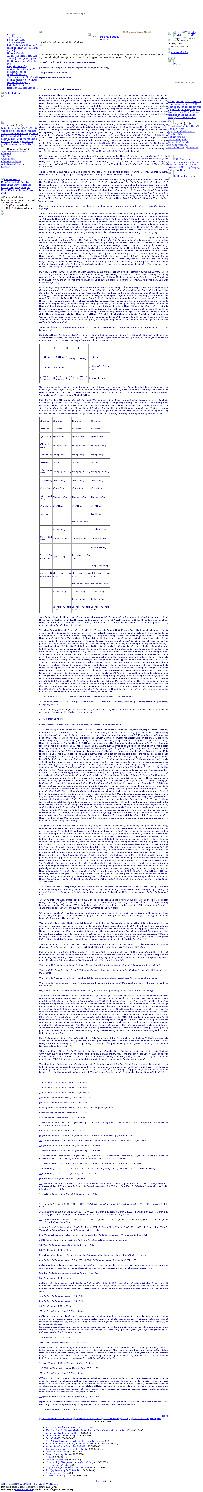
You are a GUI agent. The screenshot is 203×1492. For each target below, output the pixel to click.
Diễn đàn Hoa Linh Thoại (13, 182)
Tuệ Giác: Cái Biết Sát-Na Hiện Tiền (63, 1427)
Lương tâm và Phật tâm (57, 1451)
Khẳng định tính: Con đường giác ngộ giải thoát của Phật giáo (75, 1443)
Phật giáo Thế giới (15, 85)
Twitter (97, 1418)
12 (40, 1150)
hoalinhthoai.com (24, 1489)
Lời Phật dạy (184, 164)
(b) (40, 1265)
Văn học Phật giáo (26, 58)
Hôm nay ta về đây (177, 101)
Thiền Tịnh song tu (16, 77)
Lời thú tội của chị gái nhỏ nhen (183, 137)
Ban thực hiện (36, 1484)
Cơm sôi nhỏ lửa (54, 1438)
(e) (40, 1347)
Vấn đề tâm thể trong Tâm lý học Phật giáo (66, 1446)
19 (40, 1204)
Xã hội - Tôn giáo (15, 55)
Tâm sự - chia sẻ (18, 71)
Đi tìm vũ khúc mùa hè (178, 132)
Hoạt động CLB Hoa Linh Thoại (22, 87)
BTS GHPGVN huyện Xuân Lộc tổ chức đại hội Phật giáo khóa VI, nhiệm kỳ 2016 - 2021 (19, 136)
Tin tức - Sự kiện (15, 37)
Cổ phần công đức (176, 127)
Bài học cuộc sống (16, 39)
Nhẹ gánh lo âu (53, 1473)
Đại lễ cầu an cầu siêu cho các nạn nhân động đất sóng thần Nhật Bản (184, 107)
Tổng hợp (195, 167)
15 (40, 1168)
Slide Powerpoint (182, 159)
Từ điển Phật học (12, 93)
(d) (40, 1316)
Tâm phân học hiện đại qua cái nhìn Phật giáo (67, 1449)
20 (40, 1212)
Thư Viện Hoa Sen (22, 185)
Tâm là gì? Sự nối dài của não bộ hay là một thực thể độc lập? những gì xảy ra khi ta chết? (88, 1430)
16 (40, 1173)
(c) (40, 1283)
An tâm (49, 1457)
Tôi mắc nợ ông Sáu (177, 129)
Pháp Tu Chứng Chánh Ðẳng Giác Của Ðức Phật (69, 1467)
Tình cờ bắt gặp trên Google (19, 208)
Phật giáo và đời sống (17, 66)
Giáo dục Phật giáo (16, 53)
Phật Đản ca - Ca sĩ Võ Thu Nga (184, 110)
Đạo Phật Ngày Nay (10, 187)
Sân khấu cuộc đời (55, 1465)
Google (126, 1418)
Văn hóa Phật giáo (16, 42)
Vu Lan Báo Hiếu (176, 170)
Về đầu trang (51, 1484)
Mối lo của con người (17, 144)
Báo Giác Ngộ (20, 190)
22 (40, 1227)
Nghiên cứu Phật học (17, 74)
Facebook (67, 1418)
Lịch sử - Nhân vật (16, 45)
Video (177, 64)
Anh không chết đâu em (12, 154)
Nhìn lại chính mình (10, 128)
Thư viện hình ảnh (179, 52)
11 (40, 1145)
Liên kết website (12, 179)
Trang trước (101, 1481)
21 (40, 1219)
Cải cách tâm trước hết (56, 1459)
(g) (40, 1401)
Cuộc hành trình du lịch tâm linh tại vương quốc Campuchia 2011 (184, 115)
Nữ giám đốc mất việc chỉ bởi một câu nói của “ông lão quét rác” (19, 131)
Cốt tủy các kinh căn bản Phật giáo (62, 1435)
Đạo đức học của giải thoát (58, 1454)
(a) (40, 1240)
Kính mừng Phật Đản (11, 151)
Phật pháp (185, 167)
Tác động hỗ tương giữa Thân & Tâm (64, 1470)
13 (40, 1155)
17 (40, 1183)
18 (40, 1194)
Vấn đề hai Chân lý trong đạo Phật (62, 1433)
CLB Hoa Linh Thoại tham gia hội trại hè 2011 (184, 102)
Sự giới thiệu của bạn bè (17, 205)
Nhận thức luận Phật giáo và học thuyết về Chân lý (70, 1462)
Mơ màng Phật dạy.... (178, 135)
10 (40, 1140)
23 (40, 1235)
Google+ (156, 1418)
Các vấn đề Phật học (20, 82)
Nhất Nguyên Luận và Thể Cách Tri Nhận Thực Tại (71, 1441)
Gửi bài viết (20, 1484)
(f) (40, 1378)
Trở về (104, 39)
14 (40, 1163)
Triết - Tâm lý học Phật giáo (105, 37)
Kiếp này (5, 157)
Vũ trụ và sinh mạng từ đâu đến (61, 1475)
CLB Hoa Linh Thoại (184, 176)
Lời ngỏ (11, 34)
